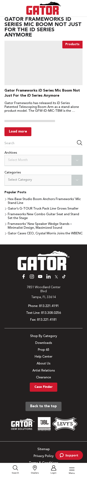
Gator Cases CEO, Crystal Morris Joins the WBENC (45, 233)
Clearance (43, 377)
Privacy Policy (44, 456)
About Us (43, 363)
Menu (72, 473)
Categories (12, 172)
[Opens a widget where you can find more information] (69, 456)
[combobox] (43, 160)
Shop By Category (43, 336)
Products (72, 44)
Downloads (43, 343)
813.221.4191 (49, 306)
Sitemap (43, 449)
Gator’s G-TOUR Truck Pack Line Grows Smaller (43, 208)
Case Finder (43, 387)
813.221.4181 (47, 319)
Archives (10, 152)
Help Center (43, 356)
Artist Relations (43, 370)
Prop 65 (43, 350)
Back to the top (43, 406)
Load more (18, 131)
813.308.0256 (51, 313)
